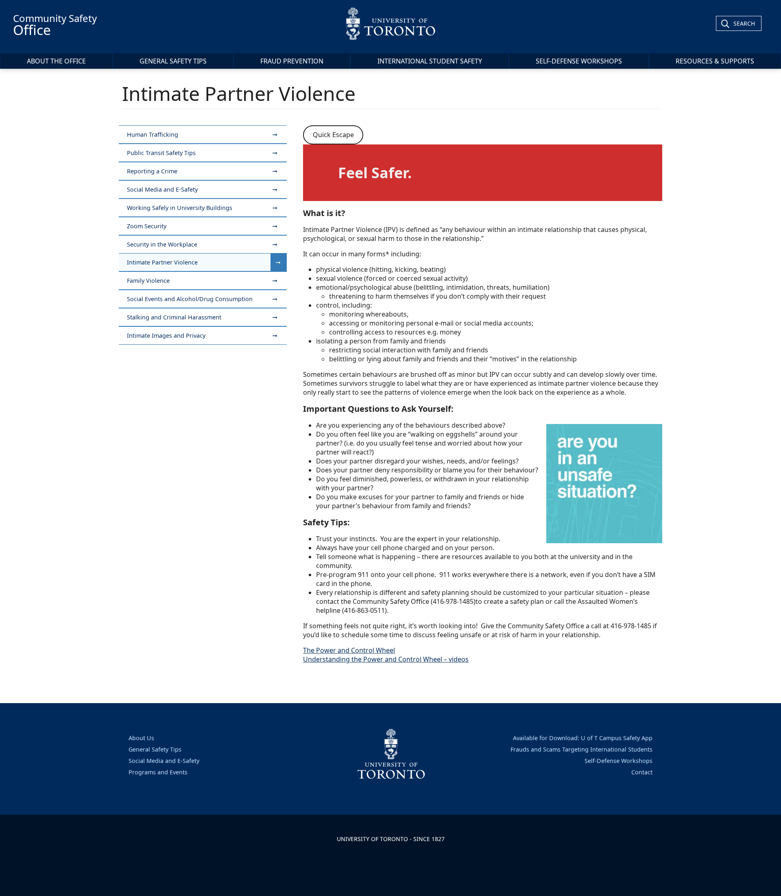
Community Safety (55, 25)
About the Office (56, 61)
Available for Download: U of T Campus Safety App (582, 738)
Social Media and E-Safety (162, 189)
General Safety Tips (173, 61)
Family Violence (148, 280)
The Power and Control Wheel (349, 650)
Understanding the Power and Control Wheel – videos (386, 659)
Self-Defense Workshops (579, 61)
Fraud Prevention (291, 61)
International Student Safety (429, 61)
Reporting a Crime (152, 171)
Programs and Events (158, 772)
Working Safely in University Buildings (179, 208)
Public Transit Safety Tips (161, 153)
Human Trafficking (152, 134)
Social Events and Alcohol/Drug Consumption (190, 299)
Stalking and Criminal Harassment (174, 317)
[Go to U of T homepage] (391, 23)
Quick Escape (333, 134)
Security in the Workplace (162, 244)
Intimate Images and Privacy (166, 335)
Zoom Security (146, 226)
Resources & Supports (715, 61)
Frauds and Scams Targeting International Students (581, 749)
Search (744, 23)
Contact (641, 772)
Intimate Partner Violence (162, 262)
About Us (141, 738)
